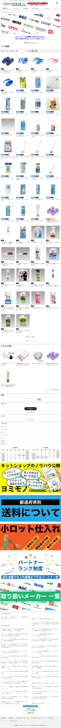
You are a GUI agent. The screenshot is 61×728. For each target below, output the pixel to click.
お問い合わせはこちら (30, 43)
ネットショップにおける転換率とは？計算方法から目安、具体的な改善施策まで (14, 639)
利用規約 (50, 718)
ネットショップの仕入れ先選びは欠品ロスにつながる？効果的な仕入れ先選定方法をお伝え (44, 629)
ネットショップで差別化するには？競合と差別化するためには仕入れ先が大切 (45, 646)
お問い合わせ (35, 8)
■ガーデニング (4, 435)
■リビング (8, 12)
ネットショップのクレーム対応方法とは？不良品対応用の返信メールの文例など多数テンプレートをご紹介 (14, 661)
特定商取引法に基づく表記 (22, 718)
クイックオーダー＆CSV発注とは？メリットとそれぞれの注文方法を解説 (45, 692)
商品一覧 (5, 8)
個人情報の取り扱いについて (38, 718)
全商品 (2, 12)
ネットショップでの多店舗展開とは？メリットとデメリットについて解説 (45, 651)
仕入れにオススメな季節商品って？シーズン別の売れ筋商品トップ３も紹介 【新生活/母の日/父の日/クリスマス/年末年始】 (14, 646)
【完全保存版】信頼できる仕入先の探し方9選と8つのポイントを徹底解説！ (45, 667)
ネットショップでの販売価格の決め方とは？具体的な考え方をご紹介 (14, 656)
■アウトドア (4, 438)
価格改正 (3, 440)
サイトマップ (4, 720)
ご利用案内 (25, 8)
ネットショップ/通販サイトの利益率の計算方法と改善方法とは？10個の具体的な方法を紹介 (14, 634)
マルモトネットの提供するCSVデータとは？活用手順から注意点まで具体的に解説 (45, 697)
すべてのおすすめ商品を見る (53, 389)
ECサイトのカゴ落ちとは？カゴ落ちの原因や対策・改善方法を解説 (45, 661)
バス (13, 12)
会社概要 (3, 718)
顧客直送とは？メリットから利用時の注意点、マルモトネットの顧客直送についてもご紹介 (14, 702)
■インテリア (4, 429)
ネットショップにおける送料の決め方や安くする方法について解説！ (45, 672)
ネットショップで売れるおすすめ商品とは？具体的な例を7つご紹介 (45, 656)
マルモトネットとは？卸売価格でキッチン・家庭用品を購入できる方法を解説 (14, 697)
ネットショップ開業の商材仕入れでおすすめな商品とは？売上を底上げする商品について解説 (45, 639)
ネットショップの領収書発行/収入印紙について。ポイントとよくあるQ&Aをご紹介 (45, 634)
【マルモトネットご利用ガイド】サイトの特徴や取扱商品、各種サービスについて (14, 617)
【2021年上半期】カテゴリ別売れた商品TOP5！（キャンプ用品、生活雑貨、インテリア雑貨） (15, 629)
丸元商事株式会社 (5, 625)
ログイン (56, 8)
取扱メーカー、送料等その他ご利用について (43, 618)
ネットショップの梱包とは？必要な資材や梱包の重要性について (14, 687)
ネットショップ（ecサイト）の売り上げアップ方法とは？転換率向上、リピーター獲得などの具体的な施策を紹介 (45, 624)
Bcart (46, 725)
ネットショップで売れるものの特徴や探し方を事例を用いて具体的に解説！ (14, 677)
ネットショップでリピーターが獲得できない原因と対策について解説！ (14, 692)
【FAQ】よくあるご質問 (38, 703)
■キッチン (3, 426)
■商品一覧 (3, 443)
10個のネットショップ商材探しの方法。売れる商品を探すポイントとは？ (14, 667)
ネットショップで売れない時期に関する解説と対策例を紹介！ (14, 672)
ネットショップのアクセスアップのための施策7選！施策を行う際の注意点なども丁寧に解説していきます (14, 682)
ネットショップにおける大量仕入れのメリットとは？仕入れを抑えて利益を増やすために (14, 651)
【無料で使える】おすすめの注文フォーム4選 (43, 683)
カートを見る (45, 8)
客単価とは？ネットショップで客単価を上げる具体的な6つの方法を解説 (45, 677)
